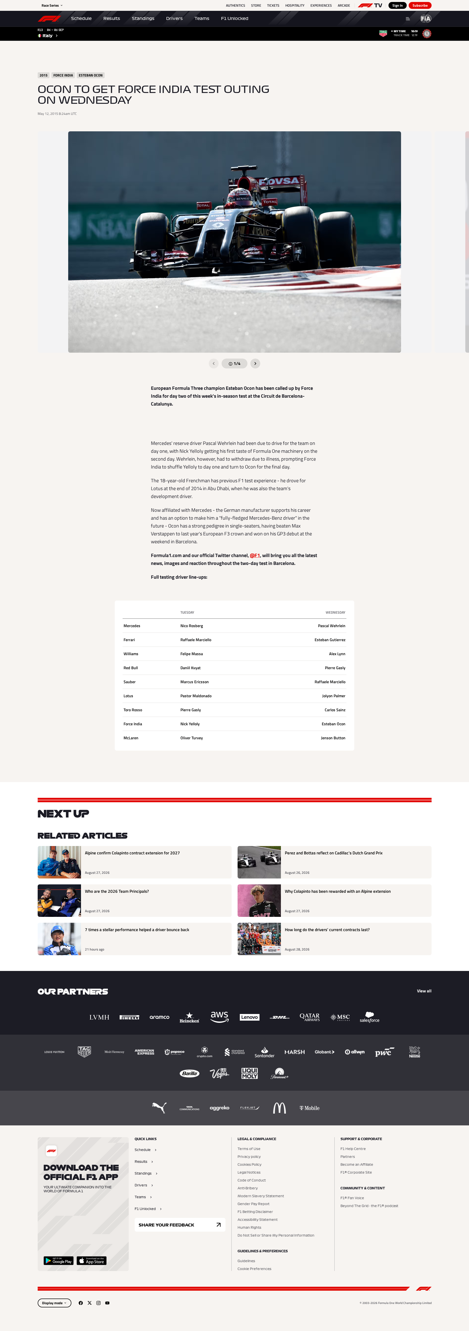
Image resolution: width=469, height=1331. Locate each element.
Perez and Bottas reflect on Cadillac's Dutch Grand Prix (334, 853)
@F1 (255, 555)
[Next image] (255, 363)
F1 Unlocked (234, 18)
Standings (143, 18)
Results (111, 18)
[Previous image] (214, 363)
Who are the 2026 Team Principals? (117, 891)
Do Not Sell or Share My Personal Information (276, 1235)
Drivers (174, 18)
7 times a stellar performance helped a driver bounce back (137, 930)
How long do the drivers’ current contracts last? (327, 930)
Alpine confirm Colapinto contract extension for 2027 (132, 853)
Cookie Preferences (254, 1269)
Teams (201, 18)
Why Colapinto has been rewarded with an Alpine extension (338, 891)
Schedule (81, 18)
